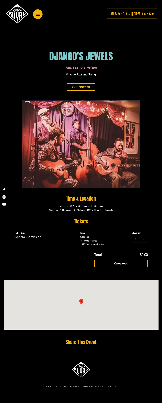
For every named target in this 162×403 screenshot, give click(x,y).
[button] (132, 14)
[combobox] (140, 239)
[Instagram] (4, 197)
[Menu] (38, 14)
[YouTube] (4, 204)
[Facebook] (4, 189)
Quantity (136, 232)
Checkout (121, 263)
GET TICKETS (81, 87)
